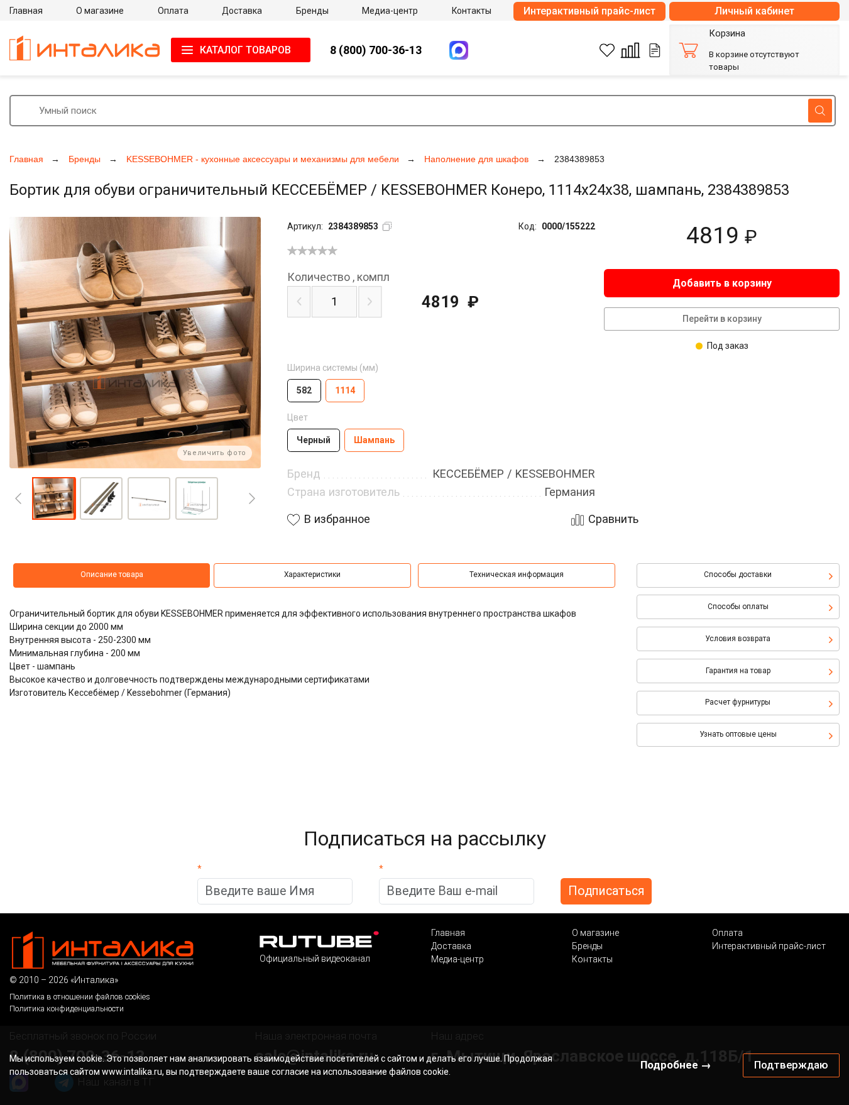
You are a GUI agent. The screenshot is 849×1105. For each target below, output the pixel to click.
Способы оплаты (738, 606)
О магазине (595, 933)
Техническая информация (516, 574)
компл (338, 277)
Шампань (374, 440)
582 (304, 390)
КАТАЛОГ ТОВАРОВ (245, 50)
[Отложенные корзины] (655, 50)
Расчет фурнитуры (737, 702)
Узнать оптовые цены (738, 734)
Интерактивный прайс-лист (589, 11)
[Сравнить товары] (630, 50)
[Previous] (18, 498)
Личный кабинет (754, 11)
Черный (314, 440)
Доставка (451, 946)
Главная (448, 933)
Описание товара (111, 574)
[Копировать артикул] (387, 226)
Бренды (587, 946)
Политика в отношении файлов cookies (79, 996)
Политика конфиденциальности (66, 1008)
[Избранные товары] (607, 50)
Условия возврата (737, 638)
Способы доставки (738, 574)
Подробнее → (675, 1064)
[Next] (252, 498)
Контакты (592, 959)
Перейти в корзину (722, 319)
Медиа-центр (457, 959)
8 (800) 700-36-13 (376, 50)
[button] (53, 498)
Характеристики (312, 574)
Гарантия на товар (738, 670)
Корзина (727, 33)
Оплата (727, 933)
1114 (345, 390)
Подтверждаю (791, 1064)
